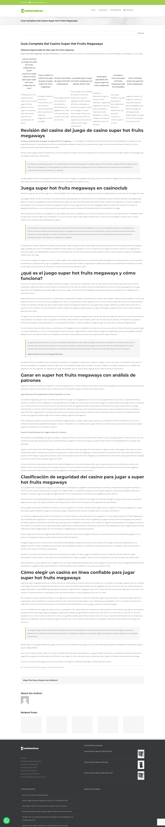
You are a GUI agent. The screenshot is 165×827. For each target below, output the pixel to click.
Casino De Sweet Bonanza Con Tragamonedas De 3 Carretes (43, 432)
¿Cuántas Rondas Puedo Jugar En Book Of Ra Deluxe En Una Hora (47, 811)
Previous (141, 33)
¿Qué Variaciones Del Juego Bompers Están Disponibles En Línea (45, 394)
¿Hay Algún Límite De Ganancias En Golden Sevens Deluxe (44, 806)
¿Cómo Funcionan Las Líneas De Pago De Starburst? (45, 354)
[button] (140, 9)
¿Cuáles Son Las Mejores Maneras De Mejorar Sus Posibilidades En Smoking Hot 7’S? (47, 818)
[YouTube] (24, 786)
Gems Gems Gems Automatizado (35, 795)
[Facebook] (21, 786)
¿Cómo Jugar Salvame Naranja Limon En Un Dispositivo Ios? (45, 800)
